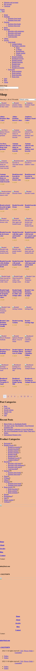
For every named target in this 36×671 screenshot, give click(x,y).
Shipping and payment (11, 2)
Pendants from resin (14, 20)
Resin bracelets (17, 75)
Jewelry (6, 40)
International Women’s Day (12, 435)
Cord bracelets (12, 37)
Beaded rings (16, 64)
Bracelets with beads (14, 33)
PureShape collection (18, 46)
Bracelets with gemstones (16, 31)
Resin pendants (17, 71)
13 (28, 396)
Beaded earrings (17, 60)
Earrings (6, 22)
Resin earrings (16, 73)
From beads (11, 42)
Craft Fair (7, 408)
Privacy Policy (28, 651)
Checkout (7, 6)
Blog (5, 80)
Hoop (18, 47)
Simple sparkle (20, 53)
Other (6, 413)
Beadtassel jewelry (18, 58)
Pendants (7, 17)
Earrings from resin (14, 26)
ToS (21, 651)
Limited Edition (17, 44)
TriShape (19, 55)
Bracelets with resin (14, 35)
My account (8, 4)
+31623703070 (5, 647)
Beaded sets (16, 66)
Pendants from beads (14, 18)
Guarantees (18, 652)
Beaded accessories (18, 68)
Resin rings (15, 77)
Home (6, 15)
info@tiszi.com (5, 640)
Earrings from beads (14, 24)
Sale (5, 415)
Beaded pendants (17, 57)
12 (24, 396)
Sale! (5, 78)
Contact (2, 555)
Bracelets (7, 29)
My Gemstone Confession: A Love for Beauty (18, 429)
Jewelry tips (8, 412)
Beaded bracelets (17, 62)
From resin (11, 69)
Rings (6, 27)
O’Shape (19, 49)
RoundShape (20, 51)
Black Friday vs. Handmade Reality (15, 424)
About (6, 82)
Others (6, 38)
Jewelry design (8, 410)
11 (21, 396)
